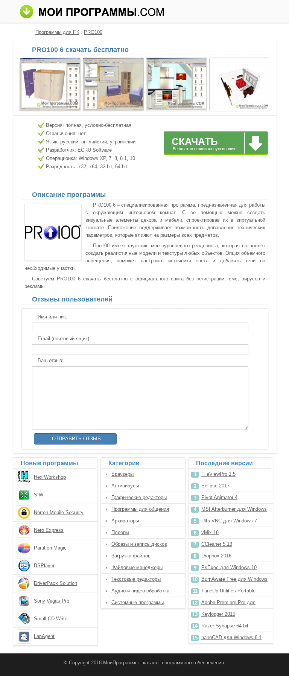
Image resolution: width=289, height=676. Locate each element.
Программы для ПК (57, 32)
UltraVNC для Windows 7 (229, 521)
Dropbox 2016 (216, 556)
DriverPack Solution (55, 583)
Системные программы (137, 602)
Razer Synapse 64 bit (224, 626)
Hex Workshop (50, 477)
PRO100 (93, 32)
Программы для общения (140, 509)
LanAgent (44, 636)
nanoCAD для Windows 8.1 (231, 637)
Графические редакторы (139, 497)
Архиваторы (125, 521)
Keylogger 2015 (218, 614)
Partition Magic (50, 548)
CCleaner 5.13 (216, 544)
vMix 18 (210, 532)
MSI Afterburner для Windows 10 (234, 510)
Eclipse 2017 (215, 486)
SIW (38, 495)
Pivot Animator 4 (219, 497)
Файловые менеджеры (137, 567)
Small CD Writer (51, 618)
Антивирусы (125, 486)
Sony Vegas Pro (51, 601)
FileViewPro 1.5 (218, 474)
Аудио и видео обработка (140, 591)
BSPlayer (44, 565)
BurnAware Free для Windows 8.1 (234, 580)
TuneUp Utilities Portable (228, 591)
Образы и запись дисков (139, 544)
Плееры (120, 532)
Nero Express (49, 530)
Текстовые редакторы (136, 579)
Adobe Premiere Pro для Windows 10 (228, 604)
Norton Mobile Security (59, 512)
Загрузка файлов (131, 556)
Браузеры (122, 474)
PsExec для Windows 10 (229, 567)
